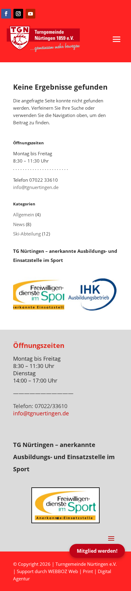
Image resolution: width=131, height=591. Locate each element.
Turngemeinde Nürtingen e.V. (86, 564)
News (19, 224)
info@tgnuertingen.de (35, 187)
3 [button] (68, 518)
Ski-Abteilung (27, 234)
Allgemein (23, 214)
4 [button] (73, 518)
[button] (117, 39)
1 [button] (58, 518)
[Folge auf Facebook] (6, 14)
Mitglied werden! (97, 551)
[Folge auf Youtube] (30, 14)
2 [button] (63, 518)
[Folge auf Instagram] (18, 14)
